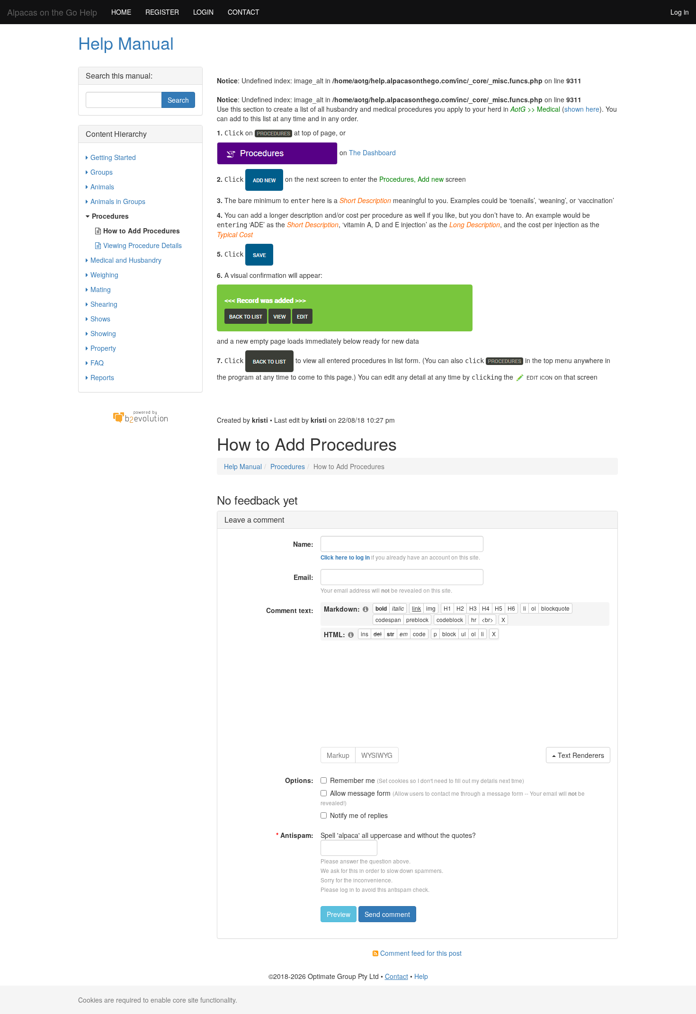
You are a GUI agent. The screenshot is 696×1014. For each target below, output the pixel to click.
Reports (102, 377)
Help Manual (126, 42)
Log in (679, 12)
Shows (100, 318)
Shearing (103, 304)
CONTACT (243, 12)
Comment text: (289, 610)
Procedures (287, 466)
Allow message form (360, 793)
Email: (303, 577)
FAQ (97, 362)
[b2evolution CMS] (140, 415)
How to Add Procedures (141, 230)
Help (421, 976)
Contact (396, 976)
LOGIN (203, 12)
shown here (581, 109)
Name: (303, 544)
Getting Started (113, 157)
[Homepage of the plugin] (366, 609)
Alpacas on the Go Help (52, 12)
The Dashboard (372, 152)
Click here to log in (345, 557)
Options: (299, 780)
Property (103, 348)
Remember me (352, 780)
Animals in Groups (117, 201)
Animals (102, 186)
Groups (101, 172)
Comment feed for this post (420, 953)
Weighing (104, 274)
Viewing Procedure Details (142, 245)
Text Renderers (580, 755)
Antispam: (294, 835)
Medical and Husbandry (125, 260)
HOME (121, 12)
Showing (103, 333)
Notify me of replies (359, 815)
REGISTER (162, 12)
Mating (100, 289)
